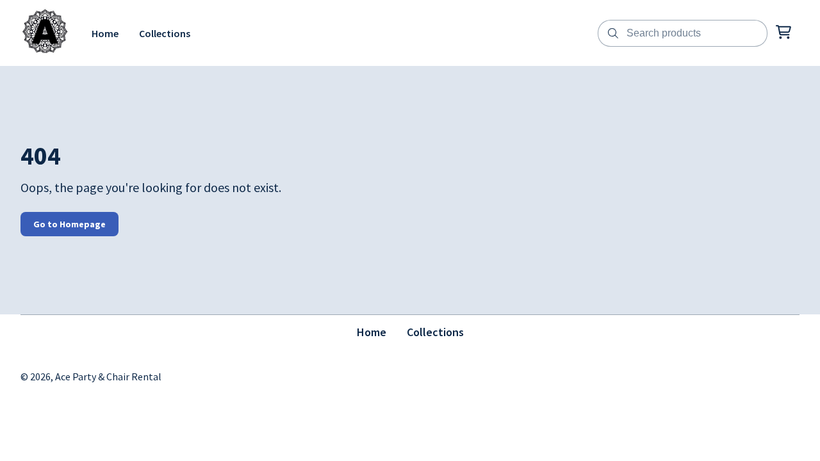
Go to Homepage (69, 224)
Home (371, 332)
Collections (435, 332)
